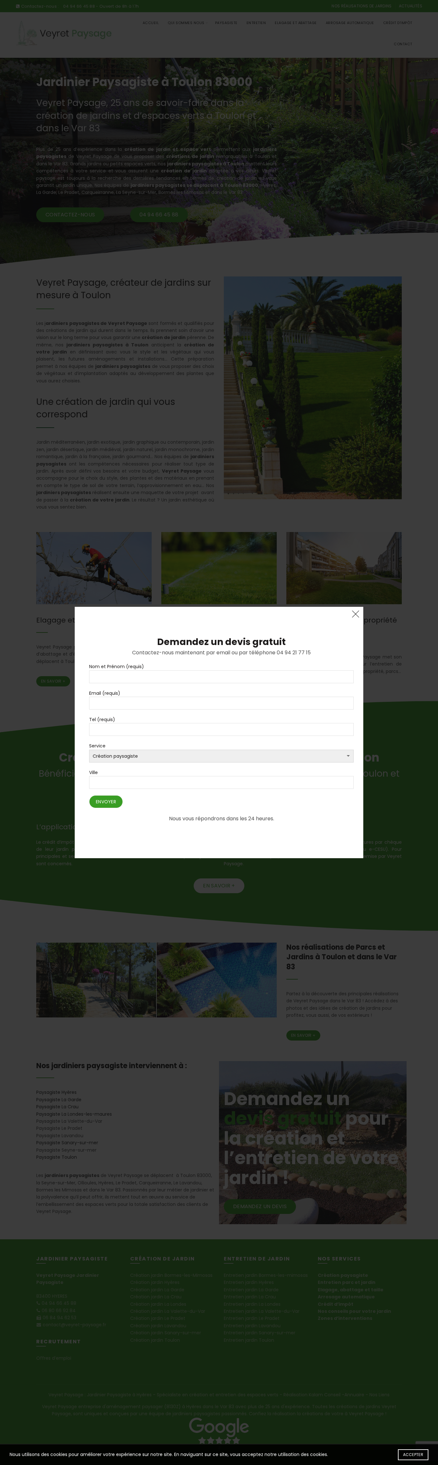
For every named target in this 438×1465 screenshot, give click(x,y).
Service (97, 746)
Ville (93, 772)
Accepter (413, 1454)
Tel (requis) (102, 719)
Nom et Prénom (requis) (116, 666)
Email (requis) (104, 693)
